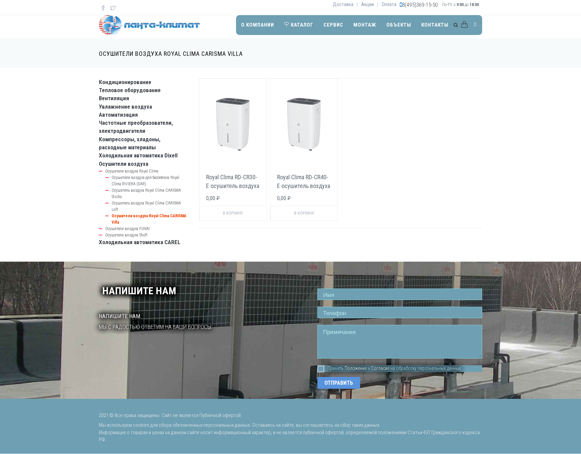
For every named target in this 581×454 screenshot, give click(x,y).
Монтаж (364, 25)
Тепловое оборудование (130, 90)
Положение (356, 368)
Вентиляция (114, 98)
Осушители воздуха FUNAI (127, 228)
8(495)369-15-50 (420, 4)
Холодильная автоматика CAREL (139, 242)
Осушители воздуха (123, 163)
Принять (335, 368)
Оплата (389, 4)
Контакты (435, 25)
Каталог (301, 25)
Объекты (398, 25)
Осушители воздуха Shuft (126, 235)
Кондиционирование (125, 82)
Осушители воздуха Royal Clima (131, 171)
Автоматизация (118, 114)
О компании (257, 25)
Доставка (343, 4)
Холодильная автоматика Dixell (138, 155)
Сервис (333, 25)
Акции (367, 4)
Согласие (380, 368)
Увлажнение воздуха (125, 106)
